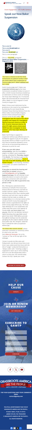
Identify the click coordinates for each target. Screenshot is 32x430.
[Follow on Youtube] (21, 369)
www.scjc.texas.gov (12, 234)
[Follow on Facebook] (10, 369)
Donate (16, 292)
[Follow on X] (16, 369)
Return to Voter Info (16, 265)
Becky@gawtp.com (11, 173)
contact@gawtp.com (16, 396)
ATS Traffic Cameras (24, 10)
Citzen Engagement (10, 10)
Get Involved (16, 311)
